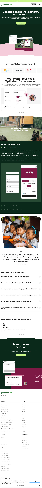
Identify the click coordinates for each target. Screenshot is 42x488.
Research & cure (25, 444)
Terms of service (3, 477)
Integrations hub (4, 455)
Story (2, 437)
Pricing (23, 409)
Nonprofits (24, 440)
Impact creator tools (5, 430)
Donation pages (4, 411)
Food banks (24, 446)
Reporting (3, 466)
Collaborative (3, 444)
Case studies (24, 438)
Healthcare (24, 442)
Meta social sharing (5, 468)
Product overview (4, 404)
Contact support (25, 404)
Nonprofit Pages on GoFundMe (7, 428)
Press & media (4, 442)
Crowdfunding (4, 413)
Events (23, 422)
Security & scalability (5, 461)
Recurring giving (4, 409)
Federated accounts (5, 470)
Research (24, 424)
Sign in (23, 411)
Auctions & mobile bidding (6, 422)
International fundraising (6, 459)
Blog (23, 418)
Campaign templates (5, 457)
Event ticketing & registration (7, 420)
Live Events (3, 417)
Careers (2, 439)
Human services (25, 448)
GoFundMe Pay (4, 451)
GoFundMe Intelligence (6, 464)
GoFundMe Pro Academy (27, 429)
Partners (24, 431)
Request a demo (21, 23)
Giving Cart (3, 415)
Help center (24, 426)
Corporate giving (4, 426)
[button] (19, 112)
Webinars (24, 420)
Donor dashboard (4, 453)
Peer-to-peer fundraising (6, 424)
